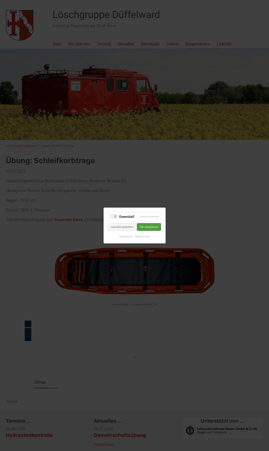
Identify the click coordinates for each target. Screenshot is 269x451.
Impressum (126, 236)
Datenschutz (142, 236)
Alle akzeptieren (149, 226)
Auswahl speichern (122, 226)
